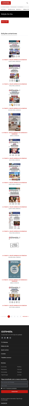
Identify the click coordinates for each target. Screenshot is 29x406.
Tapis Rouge (13, 7)
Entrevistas (4, 372)
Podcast (19, 372)
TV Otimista (20, 7)
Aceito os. (9, 388)
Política (19, 366)
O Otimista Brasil (5, 7)
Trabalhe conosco (6, 357)
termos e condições (12, 388)
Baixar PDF (5, 21)
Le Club (19, 374)
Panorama (4, 369)
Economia (3, 366)
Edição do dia (11, 9)
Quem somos (5, 350)
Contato (3, 353)
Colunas (19, 369)
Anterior (4, 316)
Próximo (25, 316)
